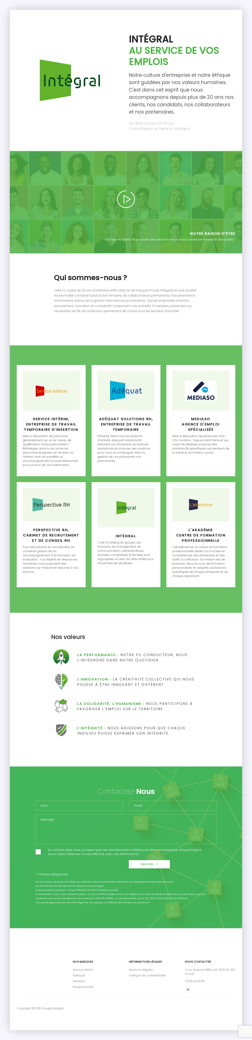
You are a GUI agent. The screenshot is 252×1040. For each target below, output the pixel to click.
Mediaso (79, 981)
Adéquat (79, 975)
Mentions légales (141, 970)
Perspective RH (83, 987)
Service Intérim (83, 970)
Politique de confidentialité (147, 975)
